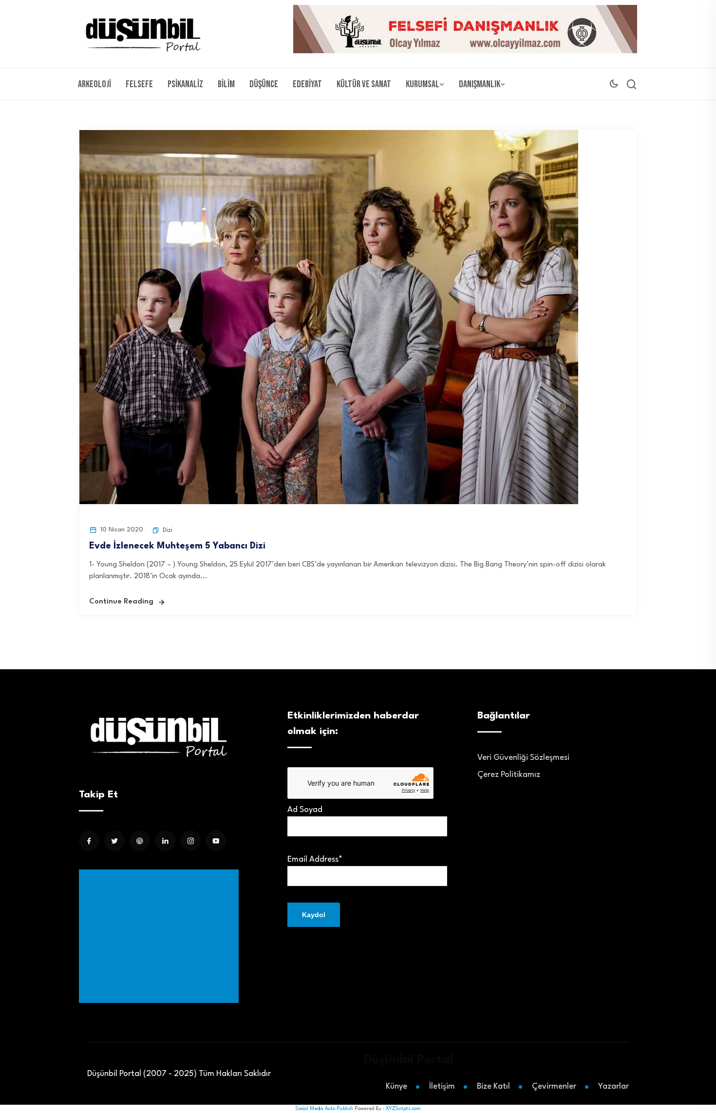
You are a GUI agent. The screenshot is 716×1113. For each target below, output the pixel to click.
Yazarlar (613, 1086)
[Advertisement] (161, 936)
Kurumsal (422, 84)
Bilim (226, 84)
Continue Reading (121, 601)
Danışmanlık (479, 84)
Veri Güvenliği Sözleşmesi (523, 758)
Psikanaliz (185, 84)
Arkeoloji (94, 84)
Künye (396, 1086)
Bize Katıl (493, 1086)
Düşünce (263, 84)
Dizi (167, 530)
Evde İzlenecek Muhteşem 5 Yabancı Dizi (177, 546)
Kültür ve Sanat (364, 84)
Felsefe (139, 84)
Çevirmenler (554, 1086)
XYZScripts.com (403, 1108)
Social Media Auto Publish (324, 1108)
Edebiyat (307, 84)
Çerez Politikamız (508, 775)
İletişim (442, 1086)
